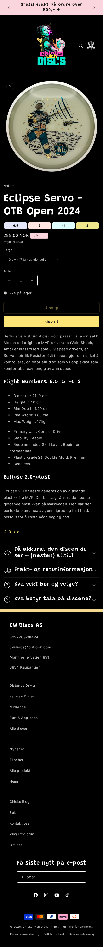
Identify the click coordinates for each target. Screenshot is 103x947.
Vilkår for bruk (22, 834)
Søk (13, 813)
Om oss (16, 845)
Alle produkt (20, 770)
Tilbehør (16, 760)
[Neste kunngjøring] (94, 7)
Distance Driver (23, 685)
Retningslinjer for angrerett (73, 926)
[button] (9, 46)
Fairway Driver (22, 696)
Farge (8, 250)
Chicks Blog (20, 802)
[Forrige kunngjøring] (9, 7)
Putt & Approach (24, 718)
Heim (14, 781)
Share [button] (14, 531)
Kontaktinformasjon (83, 934)
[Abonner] (80, 877)
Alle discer (19, 728)
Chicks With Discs (36, 926)
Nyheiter (17, 749)
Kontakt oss (19, 823)
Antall (8, 271)
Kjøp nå (51, 321)
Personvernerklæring (25, 934)
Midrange (18, 707)
